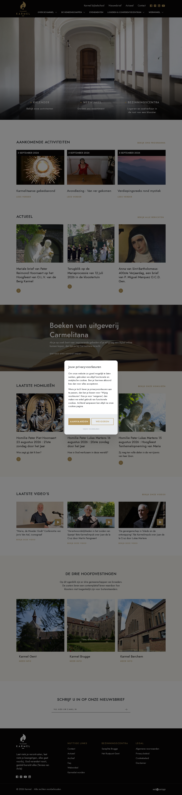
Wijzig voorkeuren (91, 429)
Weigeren (102, 421)
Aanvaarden (79, 421)
